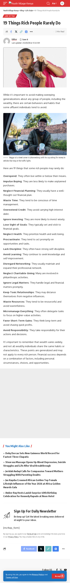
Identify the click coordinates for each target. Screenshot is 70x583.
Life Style (10, 16)
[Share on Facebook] (11, 31)
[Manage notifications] (62, 575)
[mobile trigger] (6, 3)
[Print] (26, 31)
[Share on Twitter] (16, 31)
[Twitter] (61, 570)
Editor (14, 39)
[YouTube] (65, 570)
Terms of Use (12, 577)
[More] (31, 31)
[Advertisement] (35, 403)
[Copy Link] (21, 31)
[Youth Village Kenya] (21, 3)
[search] (48, 3)
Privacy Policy (38, 574)
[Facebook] (57, 570)
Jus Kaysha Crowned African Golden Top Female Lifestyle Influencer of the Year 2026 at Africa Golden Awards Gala (31, 484)
